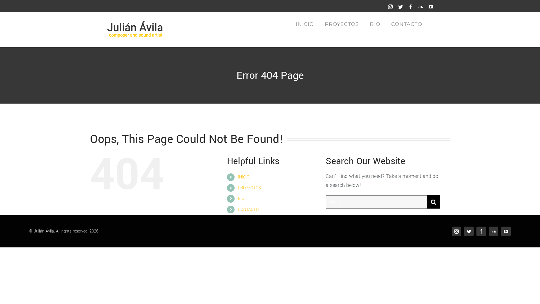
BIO (241, 199)
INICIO (243, 177)
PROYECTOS (249, 188)
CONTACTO (248, 210)
